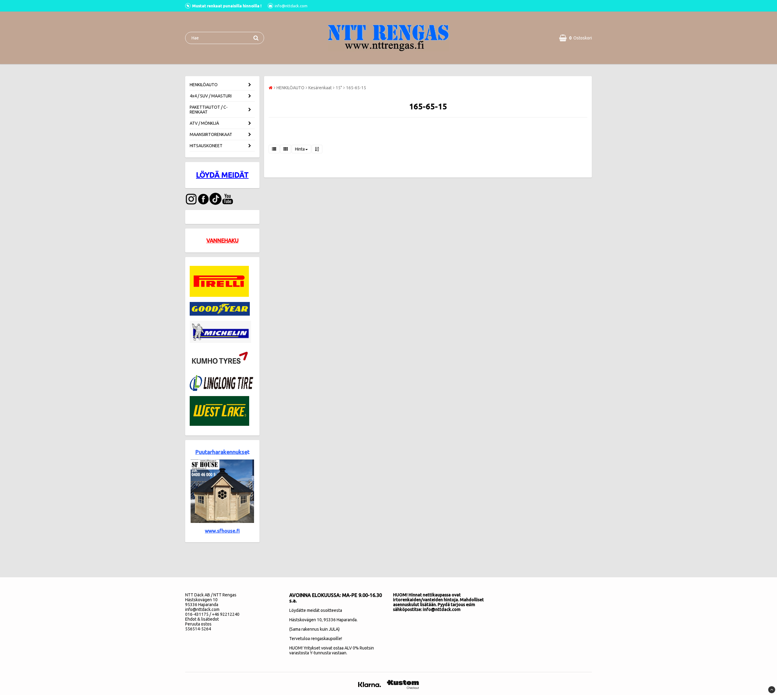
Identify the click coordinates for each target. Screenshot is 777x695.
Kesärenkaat (320, 87)
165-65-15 (356, 87)
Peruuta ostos (198, 624)
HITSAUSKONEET (206, 145)
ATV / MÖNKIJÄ (204, 123)
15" (339, 87)
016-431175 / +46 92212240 (212, 614)
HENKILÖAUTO (204, 84)
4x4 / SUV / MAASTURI (211, 95)
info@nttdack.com (202, 609)
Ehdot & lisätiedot (202, 619)
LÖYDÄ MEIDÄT (222, 175)
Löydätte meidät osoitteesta (315, 610)
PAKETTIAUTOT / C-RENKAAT (209, 109)
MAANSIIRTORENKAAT (211, 134)
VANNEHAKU (222, 240)
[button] (575, 38)
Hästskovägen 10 (305, 619)
